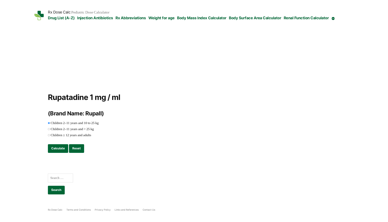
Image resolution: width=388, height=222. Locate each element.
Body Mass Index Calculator (201, 18)
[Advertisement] (194, 61)
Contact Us (149, 209)
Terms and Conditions (78, 209)
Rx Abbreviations (130, 18)
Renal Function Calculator (306, 18)
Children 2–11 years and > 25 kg (72, 129)
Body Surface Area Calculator (255, 18)
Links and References (127, 209)
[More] (333, 18)
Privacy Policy (103, 209)
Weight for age (161, 18)
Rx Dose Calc (59, 12)
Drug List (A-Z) (61, 18)
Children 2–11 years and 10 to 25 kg (75, 123)
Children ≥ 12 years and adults (71, 135)
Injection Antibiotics (95, 18)
